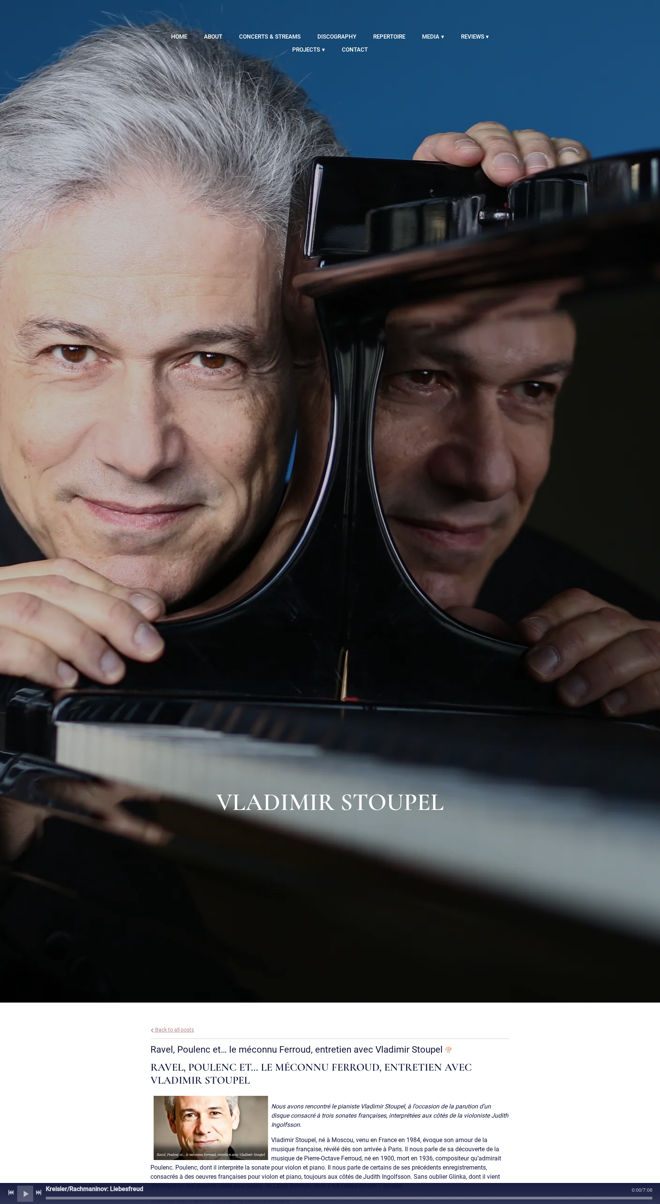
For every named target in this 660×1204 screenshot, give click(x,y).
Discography (336, 36)
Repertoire (389, 36)
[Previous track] (11, 1192)
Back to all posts (174, 1030)
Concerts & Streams (270, 36)
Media (430, 36)
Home (179, 36)
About (213, 36)
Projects (306, 49)
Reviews (472, 36)
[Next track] (38, 1192)
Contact (355, 49)
